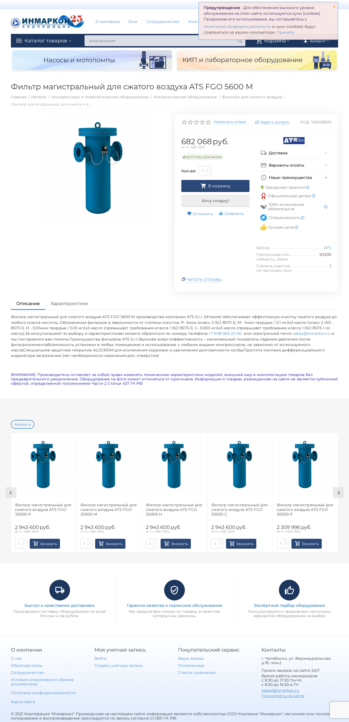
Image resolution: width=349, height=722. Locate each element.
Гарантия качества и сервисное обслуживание (174, 605)
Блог (133, 21)
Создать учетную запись (118, 665)
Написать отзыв (230, 122)
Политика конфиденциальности (43, 692)
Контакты (197, 21)
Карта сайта (23, 701)
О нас (16, 658)
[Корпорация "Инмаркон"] (48, 21)
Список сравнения (197, 672)
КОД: (305, 122)
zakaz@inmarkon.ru (311, 333)
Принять (285, 32)
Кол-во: (188, 170)
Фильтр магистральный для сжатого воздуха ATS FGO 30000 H (174, 510)
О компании (107, 21)
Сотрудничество (163, 21)
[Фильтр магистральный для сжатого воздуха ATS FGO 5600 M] (99, 170)
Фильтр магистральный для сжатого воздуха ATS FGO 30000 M (108, 510)
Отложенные (191, 665)
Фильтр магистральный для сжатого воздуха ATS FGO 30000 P (43, 510)
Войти (100, 658)
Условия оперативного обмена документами (42, 682)
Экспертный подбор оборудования (289, 605)
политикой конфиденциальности (237, 26)
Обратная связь (26, 665)
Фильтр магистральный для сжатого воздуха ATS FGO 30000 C (239, 510)
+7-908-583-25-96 (226, 333)
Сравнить (234, 213)
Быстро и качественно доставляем (60, 605)
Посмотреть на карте (282, 695)
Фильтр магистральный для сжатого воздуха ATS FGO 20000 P (305, 510)
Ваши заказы (191, 658)
